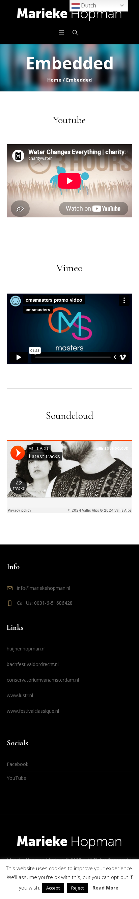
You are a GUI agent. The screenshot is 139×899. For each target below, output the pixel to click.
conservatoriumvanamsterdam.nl (43, 680)
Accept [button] (53, 888)
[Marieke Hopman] (69, 14)
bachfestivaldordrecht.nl (33, 664)
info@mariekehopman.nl (43, 588)
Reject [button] (77, 888)
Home (54, 80)
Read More (105, 887)
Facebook (17, 764)
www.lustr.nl (20, 695)
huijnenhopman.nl (26, 648)
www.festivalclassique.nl (33, 711)
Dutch (88, 5)
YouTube (16, 778)
